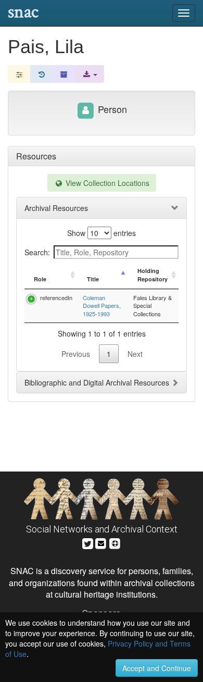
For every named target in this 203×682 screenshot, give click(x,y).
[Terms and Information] (115, 542)
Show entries (101, 233)
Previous (75, 354)
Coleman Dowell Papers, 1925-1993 (102, 305)
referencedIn (56, 297)
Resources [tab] (36, 156)
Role (40, 279)
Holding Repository (152, 275)
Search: (37, 252)
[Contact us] (101, 542)
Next (135, 354)
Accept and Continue (156, 668)
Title (93, 279)
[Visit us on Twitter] (87, 542)
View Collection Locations (106, 183)
